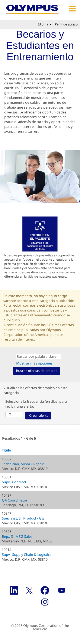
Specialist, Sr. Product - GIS (23, 518)
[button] (71, 9)
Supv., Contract (14, 482)
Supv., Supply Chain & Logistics (26, 554)
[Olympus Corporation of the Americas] (32, 10)
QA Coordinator (15, 500)
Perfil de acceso (66, 24)
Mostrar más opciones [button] (34, 363)
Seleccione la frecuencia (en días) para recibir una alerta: (36, 404)
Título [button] (6, 450)
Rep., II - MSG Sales (17, 536)
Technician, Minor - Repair (23, 464)
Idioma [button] (43, 24)
